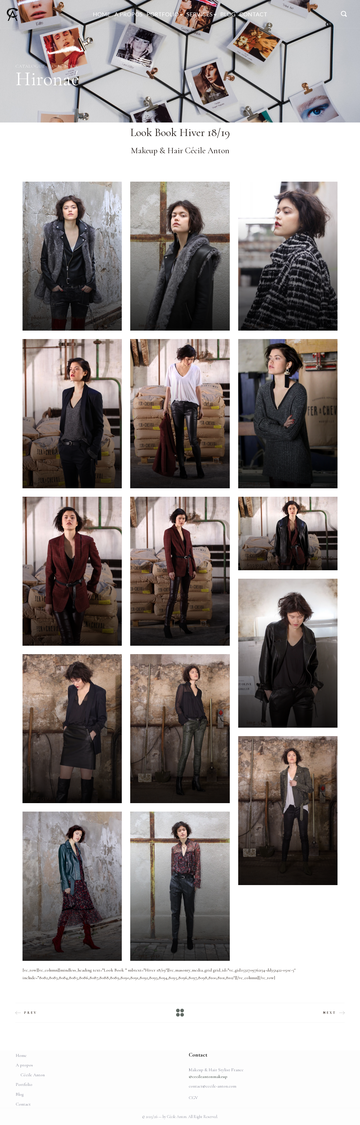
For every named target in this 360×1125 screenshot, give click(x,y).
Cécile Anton (33, 1075)
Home (21, 1055)
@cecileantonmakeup (208, 1076)
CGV (193, 1098)
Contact (23, 1104)
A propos (24, 1065)
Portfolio (24, 1084)
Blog (20, 1094)
